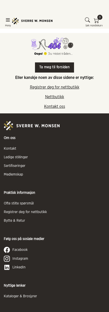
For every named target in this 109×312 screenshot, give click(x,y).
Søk (87, 25)
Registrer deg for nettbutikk (54, 87)
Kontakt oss (54, 107)
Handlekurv (96, 22)
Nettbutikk (54, 97)
